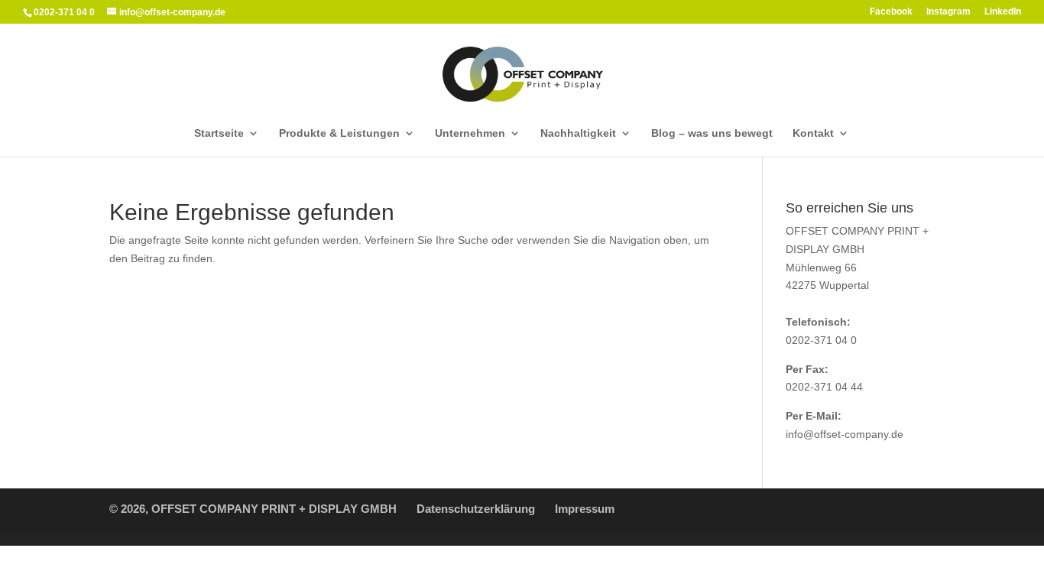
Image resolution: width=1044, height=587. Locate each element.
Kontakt (813, 133)
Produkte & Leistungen (339, 133)
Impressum (584, 508)
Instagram (948, 12)
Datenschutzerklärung (476, 508)
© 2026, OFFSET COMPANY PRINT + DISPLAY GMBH (253, 508)
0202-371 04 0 (821, 340)
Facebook (891, 12)
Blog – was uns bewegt (712, 133)
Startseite (219, 133)
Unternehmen (470, 133)
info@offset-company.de (844, 434)
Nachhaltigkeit (578, 133)
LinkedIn (1002, 12)
